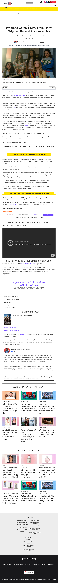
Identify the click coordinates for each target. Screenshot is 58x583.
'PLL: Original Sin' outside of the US (38, 82)
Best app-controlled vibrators (35, 523)
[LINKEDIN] (12, 351)
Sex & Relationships (31, 8)
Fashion (42, 8)
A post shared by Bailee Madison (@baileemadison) (29, 283)
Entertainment (19, 8)
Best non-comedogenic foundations (35, 529)
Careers (15, 567)
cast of (28, 264)
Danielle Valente (23, 42)
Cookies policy (51, 564)
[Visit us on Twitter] (49, 2)
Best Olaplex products (22, 522)
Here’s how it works (45, 45)
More (49, 8)
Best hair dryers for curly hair (35, 533)
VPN (5, 200)
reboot (18, 95)
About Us (5, 564)
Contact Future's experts (16, 564)
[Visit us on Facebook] (47, 2)
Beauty (10, 8)
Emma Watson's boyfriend (15, 13)
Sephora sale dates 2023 (22, 524)
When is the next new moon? (28, 542)
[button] (29, 213)
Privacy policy (42, 564)
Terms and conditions (31, 564)
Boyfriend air (28, 539)
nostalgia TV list (23, 334)
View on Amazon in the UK (11, 330)
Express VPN (13, 204)
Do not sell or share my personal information (32, 567)
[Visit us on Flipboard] (55, 2)
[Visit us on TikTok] (53, 2)
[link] (10, 214)
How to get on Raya (22, 527)
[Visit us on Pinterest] (51, 2)
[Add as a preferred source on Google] (29, 572)
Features (28, 25)
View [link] (48, 214)
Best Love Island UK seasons (28, 550)
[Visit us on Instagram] (45, 2)
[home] (6, 9)
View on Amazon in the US (11, 327)
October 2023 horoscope (48, 13)
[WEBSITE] (15, 351)
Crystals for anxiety (35, 525)
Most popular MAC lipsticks (22, 530)
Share (6, 87)
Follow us (53, 87)
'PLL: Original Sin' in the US (20, 82)
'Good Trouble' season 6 (31, 13)
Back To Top (52, 580)
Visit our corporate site (47, 578)
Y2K (15, 107)
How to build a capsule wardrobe (28, 546)
